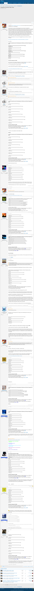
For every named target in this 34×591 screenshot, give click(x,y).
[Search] (31, 3)
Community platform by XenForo (17, 590)
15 (25, 580)
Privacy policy (26, 588)
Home (31, 588)
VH (1, 8)
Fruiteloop (4, 571)
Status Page (15, 588)
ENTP (27, 128)
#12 (32, 307)
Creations (12, 257)
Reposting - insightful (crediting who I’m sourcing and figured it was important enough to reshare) (11, 581)
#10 (32, 235)
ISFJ (24, 128)
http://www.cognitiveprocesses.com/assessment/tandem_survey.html (18, 39)
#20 (32, 529)
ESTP (27, 66)
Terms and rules (22, 588)
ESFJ (25, 126)
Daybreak (4, 582)
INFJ (24, 66)
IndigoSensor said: (11, 190)
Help (29, 588)
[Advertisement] (17, 15)
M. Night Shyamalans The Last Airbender (20, 76)
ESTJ (25, 375)
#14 (32, 357)
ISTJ (24, 377)
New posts (1, 4)
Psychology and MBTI (11, 571)
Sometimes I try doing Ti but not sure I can (10, 573)
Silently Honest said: (11, 82)
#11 (32, 259)
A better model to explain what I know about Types (11, 578)
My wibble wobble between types (8, 570)
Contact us (18, 588)
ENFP (27, 377)
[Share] (31, 24)
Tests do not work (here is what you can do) (10, 575)
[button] (3, 3)
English (3, 588)
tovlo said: (10, 341)
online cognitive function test (16, 25)
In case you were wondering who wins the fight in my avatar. (15, 68)
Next (3, 22)
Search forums (5, 4)
